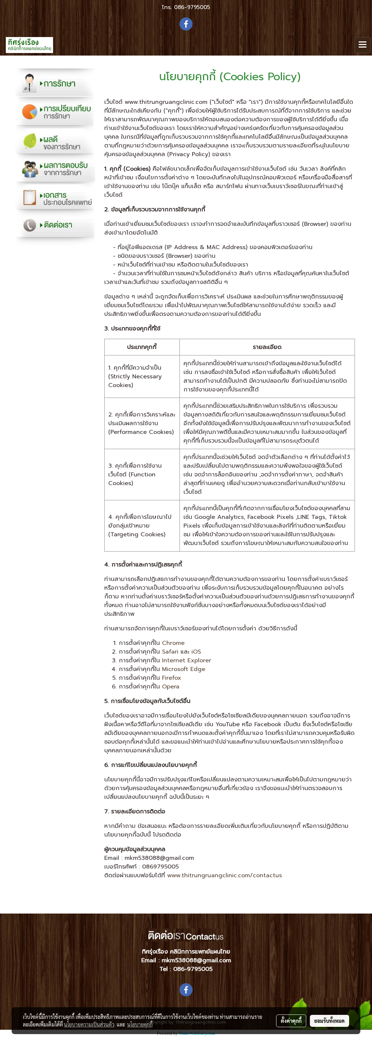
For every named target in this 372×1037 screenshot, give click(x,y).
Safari (170, 651)
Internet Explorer (186, 660)
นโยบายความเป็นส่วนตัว (89, 1024)
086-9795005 (192, 7)
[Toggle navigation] (363, 45)
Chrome (173, 643)
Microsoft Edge (183, 669)
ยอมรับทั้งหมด (329, 1020)
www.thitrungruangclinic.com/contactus (224, 875)
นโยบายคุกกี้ (140, 1024)
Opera (170, 686)
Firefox (171, 678)
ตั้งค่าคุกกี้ (291, 1020)
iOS (196, 651)
